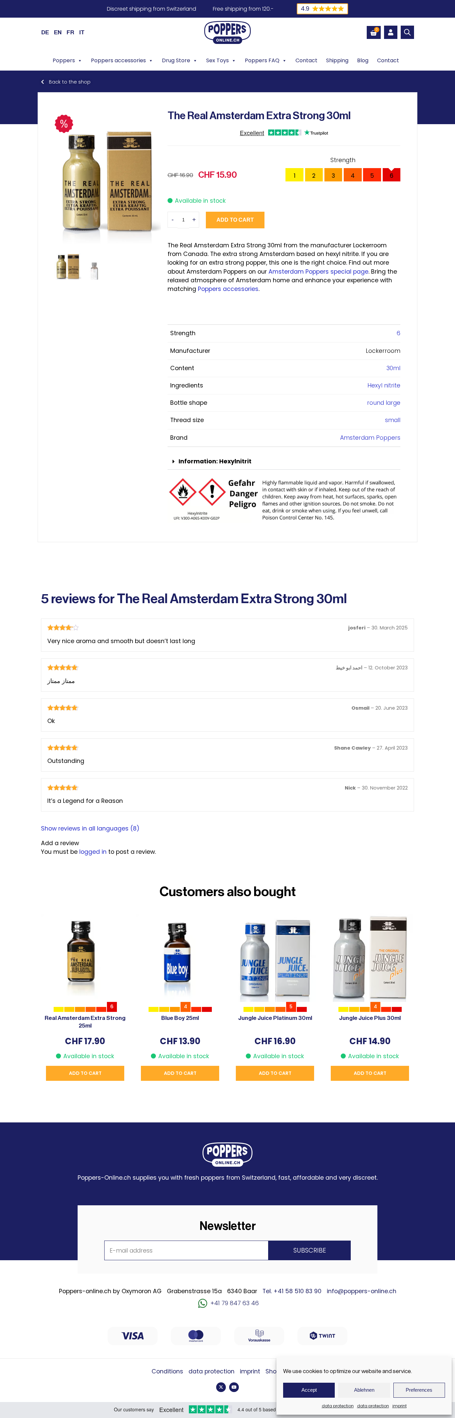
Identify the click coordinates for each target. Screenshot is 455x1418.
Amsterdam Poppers (370, 438)
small (392, 420)
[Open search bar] (407, 32)
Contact (306, 60)
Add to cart (235, 220)
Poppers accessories (118, 60)
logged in (93, 852)
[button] (284, 462)
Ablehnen (364, 1390)
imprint (399, 1406)
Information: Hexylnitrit (215, 461)
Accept (309, 1390)
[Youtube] (234, 1387)
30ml (393, 368)
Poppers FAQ (262, 60)
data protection (338, 1406)
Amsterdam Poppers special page (318, 272)
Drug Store (176, 60)
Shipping (337, 60)
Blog (362, 60)
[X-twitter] (221, 1387)
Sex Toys (217, 60)
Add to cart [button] (85, 1073)
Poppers (64, 60)
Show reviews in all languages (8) (90, 828)
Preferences (419, 1390)
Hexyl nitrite (383, 385)
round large (383, 403)
